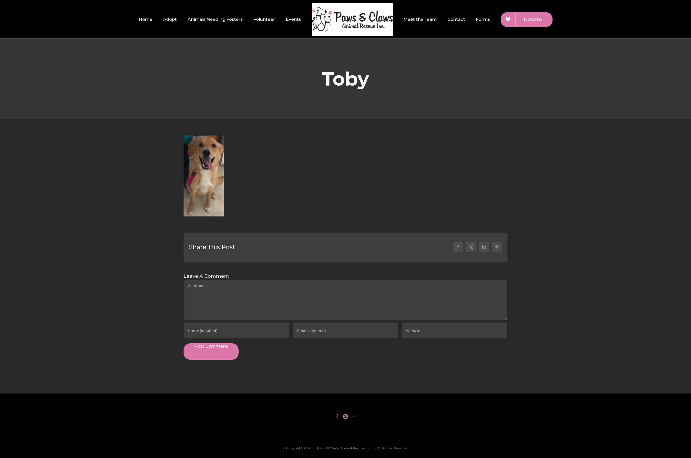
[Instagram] (345, 416)
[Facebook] (337, 416)
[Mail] (354, 416)
